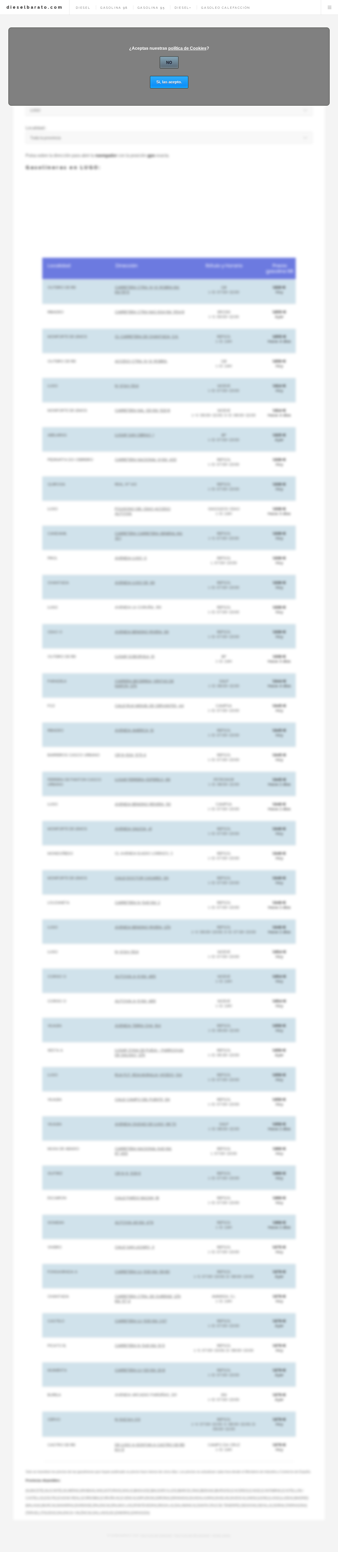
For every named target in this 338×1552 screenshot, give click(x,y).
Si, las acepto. (169, 82)
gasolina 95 (151, 8)
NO (169, 62)
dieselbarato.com (34, 7)
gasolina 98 (114, 8)
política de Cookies (187, 48)
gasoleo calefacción (225, 8)
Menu (329, 7)
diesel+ (183, 8)
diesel (83, 8)
